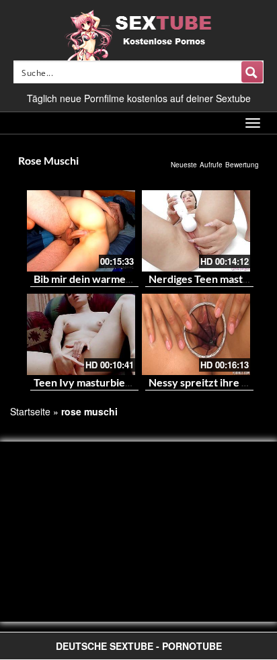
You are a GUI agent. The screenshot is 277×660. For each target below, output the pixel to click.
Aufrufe (211, 164)
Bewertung (242, 164)
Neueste (184, 164)
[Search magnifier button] (252, 72)
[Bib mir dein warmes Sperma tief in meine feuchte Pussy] (81, 231)
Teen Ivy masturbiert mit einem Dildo (122, 382)
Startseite (30, 411)
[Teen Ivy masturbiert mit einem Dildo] (81, 334)
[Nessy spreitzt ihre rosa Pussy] (196, 334)
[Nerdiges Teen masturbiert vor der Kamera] (196, 231)
